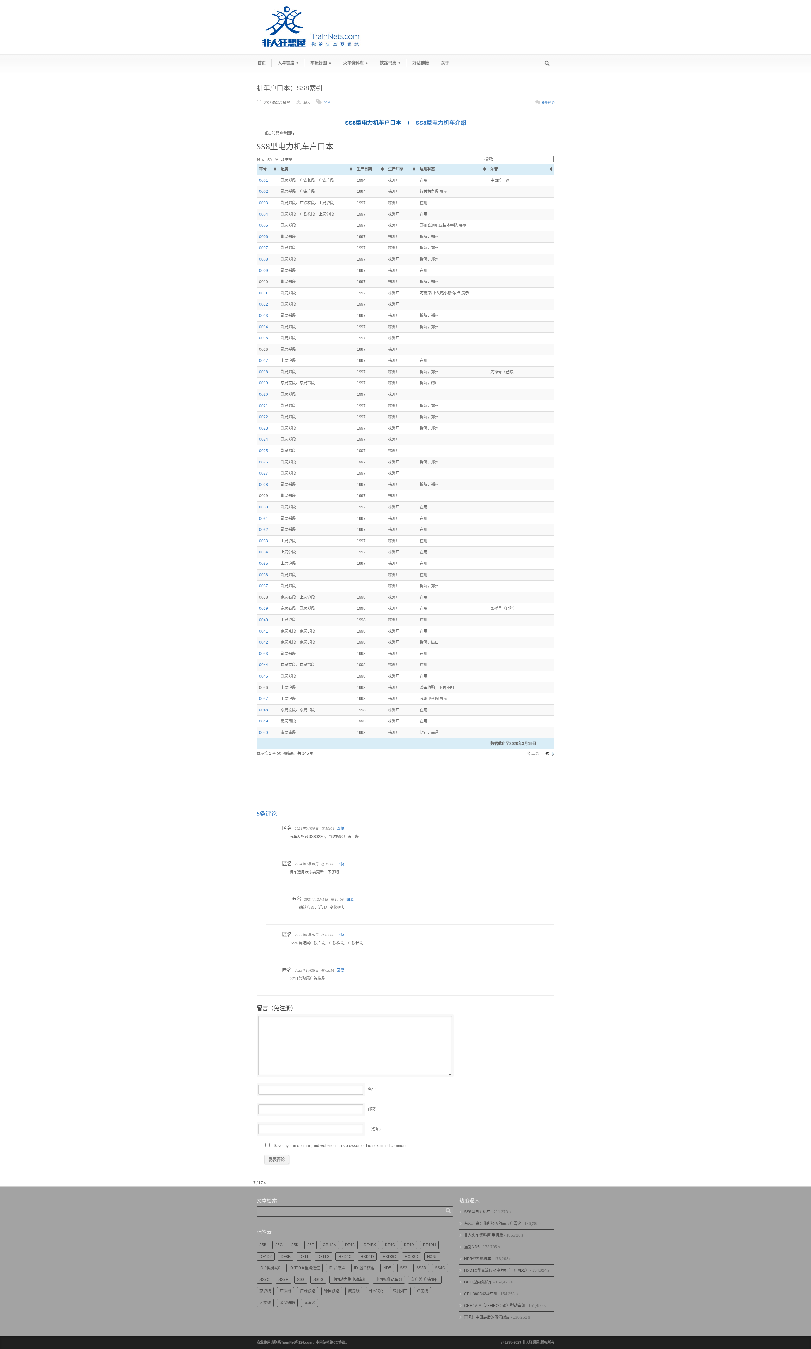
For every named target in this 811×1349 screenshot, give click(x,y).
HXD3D (411, 1256)
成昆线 (354, 1291)
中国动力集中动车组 (349, 1279)
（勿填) (374, 1129)
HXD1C (345, 1256)
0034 (263, 552)
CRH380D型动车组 (480, 1294)
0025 (263, 451)
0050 (263, 732)
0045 (263, 676)
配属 (284, 169)
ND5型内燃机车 (477, 1259)
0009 (263, 270)
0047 (263, 699)
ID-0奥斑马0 (269, 1268)
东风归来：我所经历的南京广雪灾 (492, 1223)
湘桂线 (265, 1303)
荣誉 (494, 169)
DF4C (390, 1245)
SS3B (421, 1268)
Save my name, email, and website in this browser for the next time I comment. (340, 1146)
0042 (263, 642)
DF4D (409, 1245)
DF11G (323, 1256)
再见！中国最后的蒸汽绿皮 (487, 1317)
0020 (263, 394)
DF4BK (370, 1245)
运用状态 (427, 169)
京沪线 (265, 1291)
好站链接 (420, 62)
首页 (262, 62)
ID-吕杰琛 (337, 1268)
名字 (372, 1089)
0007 (263, 248)
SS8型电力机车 (477, 1212)
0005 (263, 225)
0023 (263, 428)
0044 (263, 665)
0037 (263, 586)
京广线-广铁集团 (425, 1279)
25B (262, 1245)
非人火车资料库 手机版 (483, 1235)
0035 (263, 563)
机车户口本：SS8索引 (289, 87)
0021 (263, 406)
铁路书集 (390, 62)
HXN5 (432, 1256)
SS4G (440, 1268)
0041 (263, 631)
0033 (263, 541)
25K (294, 1245)
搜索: (488, 159)
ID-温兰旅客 (364, 1268)
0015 (263, 338)
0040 (263, 620)
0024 (263, 439)
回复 (340, 828)
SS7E (283, 1279)
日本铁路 (376, 1291)
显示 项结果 (274, 160)
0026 (263, 462)
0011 (263, 293)
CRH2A (329, 1245)
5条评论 (548, 102)
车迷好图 (320, 62)
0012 (263, 304)
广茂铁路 (307, 1291)
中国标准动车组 (388, 1279)
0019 (263, 383)
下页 (546, 753)
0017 (263, 360)
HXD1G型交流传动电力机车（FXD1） (496, 1270)
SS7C (264, 1279)
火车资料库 (355, 62)
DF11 (304, 1256)
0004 (263, 214)
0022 (263, 417)
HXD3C (389, 1256)
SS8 (327, 102)
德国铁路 (331, 1291)
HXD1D (367, 1256)
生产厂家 (395, 169)
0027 (263, 473)
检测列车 (400, 1291)
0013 (263, 315)
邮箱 (372, 1109)
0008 (263, 259)
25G (279, 1245)
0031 (263, 518)
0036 (263, 575)
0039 (263, 608)
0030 (263, 507)
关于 (445, 62)
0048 (263, 710)
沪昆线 (422, 1291)
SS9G (318, 1279)
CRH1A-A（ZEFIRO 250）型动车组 (494, 1305)
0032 (263, 529)
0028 (263, 484)
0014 (263, 327)
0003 (263, 203)
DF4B (350, 1245)
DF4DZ (265, 1256)
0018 (263, 372)
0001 (263, 180)
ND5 (387, 1268)
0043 (263, 654)
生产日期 (364, 169)
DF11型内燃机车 (478, 1282)
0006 (263, 237)
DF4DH (429, 1245)
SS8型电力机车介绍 (441, 123)
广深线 (285, 1291)
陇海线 (309, 1303)
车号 (263, 169)
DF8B (286, 1256)
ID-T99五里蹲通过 (304, 1268)
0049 (263, 721)
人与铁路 (288, 62)
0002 (263, 191)
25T (310, 1245)
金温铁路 (287, 1303)
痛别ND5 (472, 1247)
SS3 (403, 1268)
